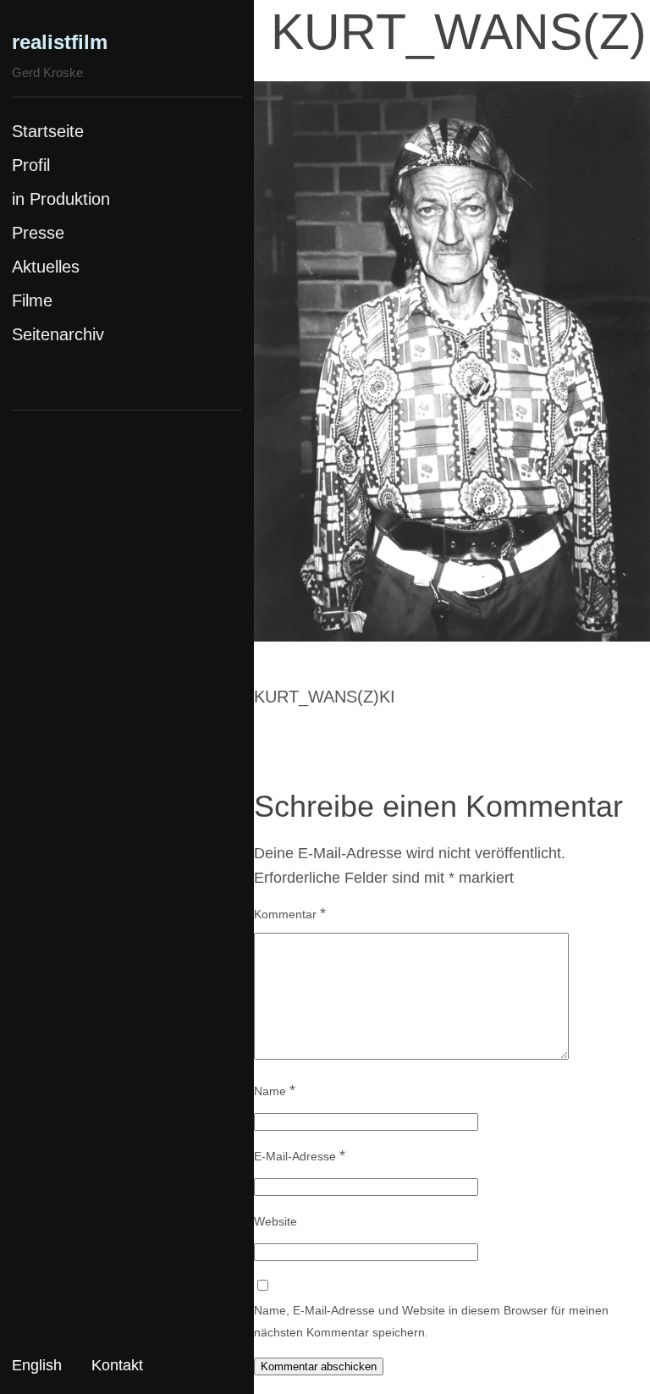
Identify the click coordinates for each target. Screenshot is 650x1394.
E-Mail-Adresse (299, 1155)
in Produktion (61, 199)
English (37, 1365)
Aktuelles (46, 266)
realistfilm (59, 41)
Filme (32, 300)
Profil (31, 165)
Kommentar (290, 913)
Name (274, 1090)
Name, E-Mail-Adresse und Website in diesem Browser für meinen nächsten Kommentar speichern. (431, 1321)
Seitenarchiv (58, 334)
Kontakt (117, 1365)
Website (275, 1221)
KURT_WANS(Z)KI (324, 696)
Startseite (48, 131)
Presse (38, 232)
